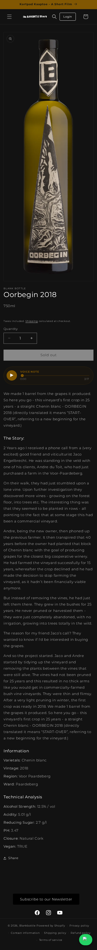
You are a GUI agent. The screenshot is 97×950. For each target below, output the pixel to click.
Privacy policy (79, 925)
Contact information (25, 933)
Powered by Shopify (50, 925)
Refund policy (80, 933)
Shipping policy (55, 933)
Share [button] (13, 858)
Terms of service (50, 940)
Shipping (31, 321)
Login (67, 16)
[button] (9, 17)
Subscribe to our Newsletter (46, 899)
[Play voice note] (12, 375)
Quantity (11, 329)
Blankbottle (27, 925)
